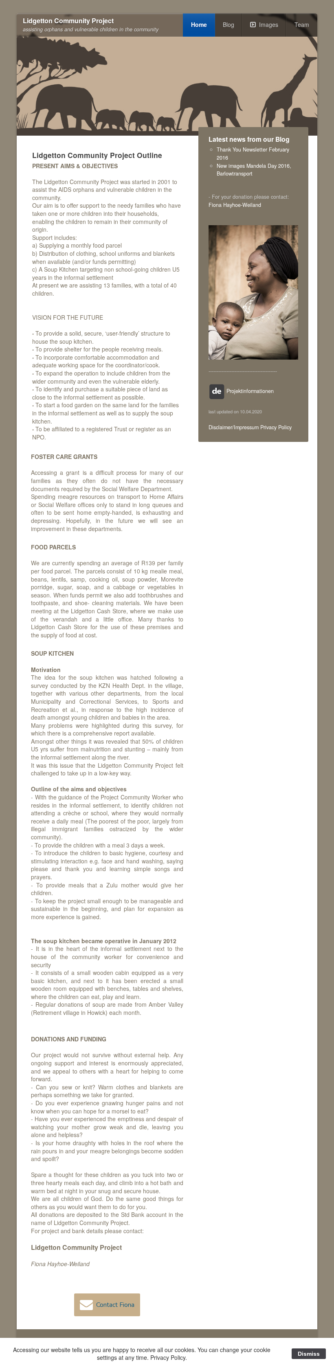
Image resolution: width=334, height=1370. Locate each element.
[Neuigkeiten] (217, 391)
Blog (228, 24)
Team (301, 24)
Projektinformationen (250, 391)
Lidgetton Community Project (68, 21)
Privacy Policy (276, 427)
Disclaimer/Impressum (234, 427)
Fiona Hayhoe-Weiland (235, 205)
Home (199, 24)
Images (268, 24)
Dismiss (309, 1353)
